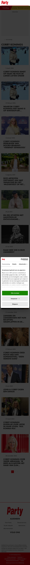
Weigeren (15, 304)
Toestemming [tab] (6, 264)
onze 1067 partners (12, 272)
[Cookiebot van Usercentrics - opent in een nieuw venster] (21, 259)
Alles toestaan (15, 293)
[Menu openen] (17, 3)
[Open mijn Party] (22, 3)
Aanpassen (14, 298)
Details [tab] (14, 264)
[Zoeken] (27, 3)
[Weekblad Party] (7, 3)
